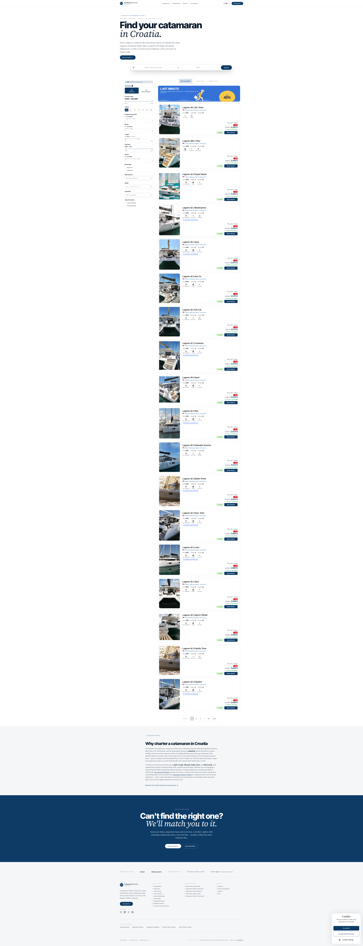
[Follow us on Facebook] (132, 912)
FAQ (219, 894)
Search (226, 67)
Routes (185, 3)
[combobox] (153, 67)
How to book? (158, 894)
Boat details (231, 132)
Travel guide (194, 3)
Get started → (237, 3)
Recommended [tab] (185, 81)
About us (220, 886)
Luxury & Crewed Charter (161, 906)
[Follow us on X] (129, 912)
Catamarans (166, 3)
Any (127, 110)
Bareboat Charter (159, 903)
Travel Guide (157, 891)
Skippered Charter (159, 901)
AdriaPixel (240, 940)
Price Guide (157, 898)
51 (208, 718)
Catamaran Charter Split (193, 886)
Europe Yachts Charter (169, 927)
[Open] (151, 178)
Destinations (176, 3)
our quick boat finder (161, 772)
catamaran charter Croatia (182, 774)
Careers (220, 891)
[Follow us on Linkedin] (125, 912)
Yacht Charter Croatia (185, 927)
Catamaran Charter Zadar (193, 894)
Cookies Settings (143, 940)
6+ (151, 110)
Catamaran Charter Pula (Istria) (195, 896)
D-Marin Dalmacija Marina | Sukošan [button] (195, 110)
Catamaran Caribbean (152, 927)
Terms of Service (133, 940)
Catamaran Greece (137, 927)
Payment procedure (223, 889)
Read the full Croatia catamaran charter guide (161, 785)
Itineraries (157, 889)
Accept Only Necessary (346, 934)
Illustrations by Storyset (192, 940)
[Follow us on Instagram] (121, 912)
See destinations (190, 846)
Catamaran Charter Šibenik (194, 891)
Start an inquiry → (127, 57)
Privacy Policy (123, 940)
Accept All (346, 928)
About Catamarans (159, 896)
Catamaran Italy (124, 927)
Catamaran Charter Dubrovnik (194, 889)
